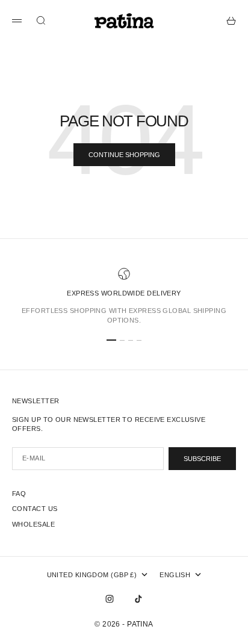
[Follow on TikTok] (138, 599)
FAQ (19, 493)
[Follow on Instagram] (109, 599)
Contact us (34, 508)
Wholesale (33, 524)
